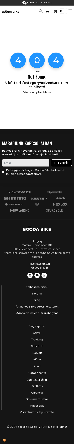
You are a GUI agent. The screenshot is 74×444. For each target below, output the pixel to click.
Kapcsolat (37, 405)
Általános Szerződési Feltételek (37, 306)
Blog (37, 300)
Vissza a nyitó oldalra (37, 92)
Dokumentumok (37, 399)
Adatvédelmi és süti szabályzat (37, 313)
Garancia (37, 392)
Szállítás (37, 386)
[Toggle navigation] (70, 11)
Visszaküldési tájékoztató (37, 412)
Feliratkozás (61, 163)
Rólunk (37, 293)
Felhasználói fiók (37, 287)
